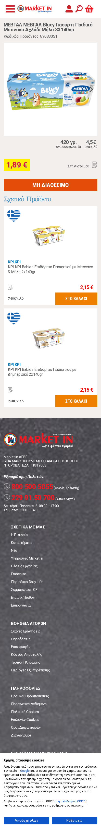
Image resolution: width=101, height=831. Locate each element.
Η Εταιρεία (19, 535)
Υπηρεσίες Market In (27, 558)
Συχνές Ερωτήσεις (25, 631)
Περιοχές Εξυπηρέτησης (30, 670)
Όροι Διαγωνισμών (26, 727)
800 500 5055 (29, 486)
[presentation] (10, 89)
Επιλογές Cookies (25, 719)
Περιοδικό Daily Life (27, 582)
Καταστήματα (21, 542)
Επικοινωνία (20, 605)
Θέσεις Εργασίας (24, 566)
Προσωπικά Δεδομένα (28, 704)
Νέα (14, 550)
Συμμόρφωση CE (24, 589)
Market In (34, 8)
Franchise (18, 574)
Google (25, 770)
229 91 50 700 (30, 497)
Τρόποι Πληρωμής (25, 662)
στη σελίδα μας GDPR (69, 801)
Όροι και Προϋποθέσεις (30, 696)
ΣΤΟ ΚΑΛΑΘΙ (76, 298)
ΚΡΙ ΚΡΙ (14, 262)
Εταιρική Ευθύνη (23, 597)
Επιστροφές (20, 646)
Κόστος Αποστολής (26, 654)
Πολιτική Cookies (25, 712)
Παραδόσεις (21, 639)
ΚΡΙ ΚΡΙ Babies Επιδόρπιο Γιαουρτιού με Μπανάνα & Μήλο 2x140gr (50, 269)
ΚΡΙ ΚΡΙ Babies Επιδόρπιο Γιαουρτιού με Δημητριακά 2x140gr (42, 372)
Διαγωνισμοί (21, 735)
